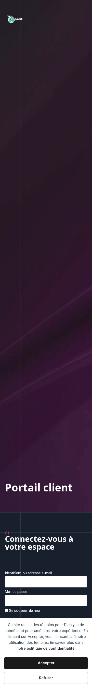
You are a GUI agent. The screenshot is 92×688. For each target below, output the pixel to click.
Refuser (46, 677)
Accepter (46, 662)
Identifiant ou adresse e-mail (28, 573)
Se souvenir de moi (24, 611)
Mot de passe (16, 592)
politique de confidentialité (51, 648)
